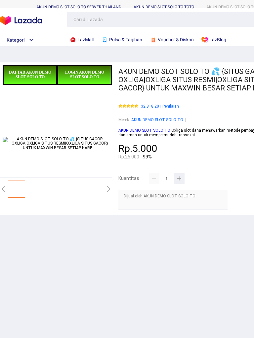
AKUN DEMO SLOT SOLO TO (157, 120)
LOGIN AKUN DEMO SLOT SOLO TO (84, 74)
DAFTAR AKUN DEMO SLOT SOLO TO (30, 74)
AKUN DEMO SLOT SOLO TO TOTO (164, 7)
